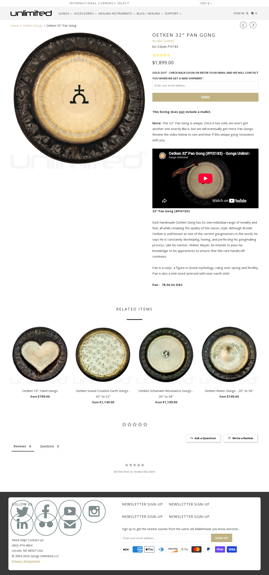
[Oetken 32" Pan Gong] (79, 100)
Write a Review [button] (242, 438)
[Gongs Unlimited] (32, 13)
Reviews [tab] (20, 446)
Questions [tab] (47, 446)
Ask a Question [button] (205, 438)
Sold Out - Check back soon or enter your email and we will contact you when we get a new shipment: (205, 75)
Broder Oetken (163, 41)
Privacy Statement (26, 561)
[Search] (247, 13)
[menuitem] (65, 13)
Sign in (238, 13)
